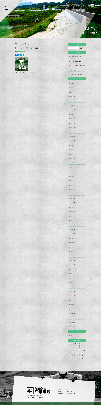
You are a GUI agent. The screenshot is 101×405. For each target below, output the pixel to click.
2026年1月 (72, 114)
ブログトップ (77, 44)
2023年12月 (72, 211)
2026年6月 (72, 92)
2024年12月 (72, 163)
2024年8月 (72, 180)
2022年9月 (72, 251)
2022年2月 (72, 260)
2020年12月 (72, 304)
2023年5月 (72, 229)
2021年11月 (72, 273)
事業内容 (59, 391)
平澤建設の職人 (73, 70)
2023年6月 (72, 225)
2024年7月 (72, 185)
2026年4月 (72, 101)
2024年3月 (72, 198)
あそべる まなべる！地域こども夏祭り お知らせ (78, 65)
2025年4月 (72, 154)
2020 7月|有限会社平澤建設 (95, 0)
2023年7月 (72, 220)
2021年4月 (72, 295)
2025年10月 (72, 127)
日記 (71, 335)
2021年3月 (72, 300)
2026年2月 (72, 109)
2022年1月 (72, 264)
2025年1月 (72, 158)
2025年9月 (72, 132)
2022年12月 (72, 242)
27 (72, 358)
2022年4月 (72, 256)
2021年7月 (72, 282)
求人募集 (68, 389)
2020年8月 (72, 322)
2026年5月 (72, 96)
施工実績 (68, 388)
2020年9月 (72, 318)
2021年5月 (72, 291)
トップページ (60, 388)
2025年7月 (72, 140)
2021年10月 (72, 278)
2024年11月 (72, 167)
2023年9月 (72, 216)
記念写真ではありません (75, 56)
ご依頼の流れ (60, 393)
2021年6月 (72, 287)
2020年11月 (72, 309)
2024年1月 (72, 207)
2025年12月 (72, 118)
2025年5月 (72, 149)
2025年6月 (72, 145)
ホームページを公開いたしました (29, 48)
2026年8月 (72, 83)
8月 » (85, 360)
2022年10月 (72, 247)
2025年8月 (72, 136)
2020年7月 (72, 326)
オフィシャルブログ (71, 393)
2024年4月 (72, 194)
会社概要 (59, 389)
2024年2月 (72, 202)
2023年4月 (72, 233)
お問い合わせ (69, 391)
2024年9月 (72, 176)
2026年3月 (72, 105)
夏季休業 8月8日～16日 (75, 61)
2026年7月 (72, 87)
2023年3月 (72, 238)
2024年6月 (72, 189)
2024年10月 (72, 171)
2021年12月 (72, 269)
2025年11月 (72, 123)
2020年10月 (72, 313)
